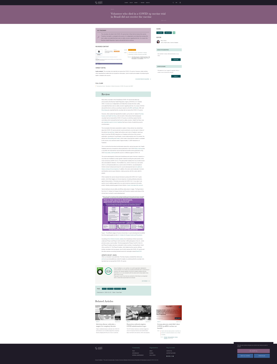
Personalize (262, 355)
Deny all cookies (245, 355)
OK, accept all (253, 351)
